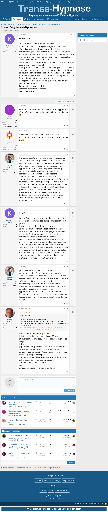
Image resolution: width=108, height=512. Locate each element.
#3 (67, 131)
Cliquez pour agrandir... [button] (43, 329)
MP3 (12, 2)
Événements (54, 19)
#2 (67, 105)
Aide (102, 503)
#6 (67, 266)
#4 (67, 154)
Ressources (40, 19)
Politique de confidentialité (91, 503)
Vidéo (5, 2)
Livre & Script (23, 2)
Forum (38, 480)
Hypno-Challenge (38, 2)
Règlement (78, 503)
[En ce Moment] (105, 19)
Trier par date (60, 101)
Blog (28, 19)
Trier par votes (71, 101)
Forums (18, 19)
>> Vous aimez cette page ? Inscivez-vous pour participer (54, 509)
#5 (67, 209)
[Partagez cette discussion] (71, 35)
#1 (74, 34)
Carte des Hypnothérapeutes (70, 2)
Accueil (7, 19)
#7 (67, 308)
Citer (73, 95)
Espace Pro (53, 2)
